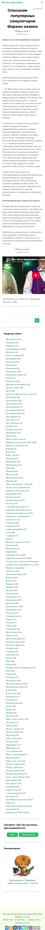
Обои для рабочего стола (17, 484)
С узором (10, 535)
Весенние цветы (13, 645)
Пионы (9, 664)
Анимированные (13, 349)
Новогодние (11, 780)
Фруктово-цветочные (16, 542)
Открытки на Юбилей (16, 812)
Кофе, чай (10, 455)
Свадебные (11, 786)
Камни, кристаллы (14, 439)
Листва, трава (12, 732)
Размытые (10, 700)
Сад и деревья (12, 751)
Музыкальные (12, 478)
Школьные (11, 548)
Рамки (9, 803)
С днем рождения (14, 793)
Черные (9, 635)
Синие (9, 626)
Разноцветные (12, 703)
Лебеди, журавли (14, 764)
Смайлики (10, 523)
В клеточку (11, 693)
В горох (9, 690)
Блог (9, 302)
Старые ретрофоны (15, 529)
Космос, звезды (13, 729)
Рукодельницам (13, 500)
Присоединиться (28, 835)
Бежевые (10, 577)
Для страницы (12, 423)
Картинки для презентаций (18, 442)
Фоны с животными (15, 754)
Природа (10, 712)
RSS (15, 302)
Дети (8, 391)
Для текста (11, 571)
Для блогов (11, 397)
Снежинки (10, 526)
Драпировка (11, 432)
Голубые (9, 587)
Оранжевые (11, 609)
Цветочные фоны (14, 638)
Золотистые (11, 597)
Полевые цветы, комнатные (18, 667)
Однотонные (12, 606)
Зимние (9, 725)
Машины (10, 471)
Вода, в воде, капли (15, 719)
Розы (8, 671)
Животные (11, 757)
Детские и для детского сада (19, 394)
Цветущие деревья (14, 683)
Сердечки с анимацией (16, 516)
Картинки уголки (14, 555)
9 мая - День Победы (15, 777)
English (9, 552)
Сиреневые (11, 629)
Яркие (9, 709)
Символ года (11, 790)
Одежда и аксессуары (16, 490)
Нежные (9, 481)
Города (9, 378)
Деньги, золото (13, 387)
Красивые (10, 458)
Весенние (10, 716)
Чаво (11, 920)
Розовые (9, 613)
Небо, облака (12, 738)
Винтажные (11, 371)
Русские (9, 503)
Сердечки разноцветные (17, 513)
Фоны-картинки (12, 2)
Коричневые (11, 600)
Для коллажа (11, 403)
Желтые (9, 590)
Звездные (10, 722)
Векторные (11, 368)
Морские (10, 735)
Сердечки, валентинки (16, 510)
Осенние (10, 741)
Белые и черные (13, 355)
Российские (11, 497)
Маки (8, 661)
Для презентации (14, 413)
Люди (8, 468)
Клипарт (10, 449)
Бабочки (9, 352)
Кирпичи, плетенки (15, 445)
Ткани (9, 706)
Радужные (10, 696)
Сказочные (11, 519)
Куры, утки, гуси (13, 761)
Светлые (10, 622)
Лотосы (9, 658)
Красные (10, 603)
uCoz (27, 923)
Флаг (8, 539)
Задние (9, 436)
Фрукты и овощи (14, 568)
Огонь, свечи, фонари (16, 487)
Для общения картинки (16, 799)
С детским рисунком (15, 506)
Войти (12, 835)
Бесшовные (11, 358)
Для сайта (10, 420)
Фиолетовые (11, 632)
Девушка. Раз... (34, 920)
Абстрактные (12, 339)
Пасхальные (11, 783)
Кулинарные (11, 465)
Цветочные (11, 680)
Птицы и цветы (13, 770)
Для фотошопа (12, 429)
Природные (11, 745)
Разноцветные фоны (15, 687)
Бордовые (10, 584)
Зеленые (9, 593)
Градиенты (11, 381)
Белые (8, 580)
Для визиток (11, 400)
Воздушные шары (14, 375)
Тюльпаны (10, 677)
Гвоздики (10, 648)
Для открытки (12, 407)
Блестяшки (11, 362)
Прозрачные (11, 494)
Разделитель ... (20, 920)
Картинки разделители (16, 558)
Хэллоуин (10, 796)
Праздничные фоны (15, 774)
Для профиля (12, 416)
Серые (9, 619)
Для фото (10, 426)
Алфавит (10, 346)
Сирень (9, 674)
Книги (9, 452)
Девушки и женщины (16, 384)
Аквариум (10, 342)
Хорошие (10, 545)
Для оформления (13, 410)
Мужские (10, 474)
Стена (8, 532)
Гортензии (10, 654)
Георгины (10, 651)
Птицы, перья (12, 767)
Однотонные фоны (14, 574)
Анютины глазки (13, 642)
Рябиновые (11, 748)
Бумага (9, 365)
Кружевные (11, 461)
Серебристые (12, 616)
